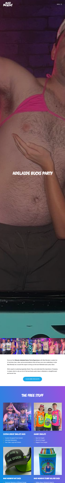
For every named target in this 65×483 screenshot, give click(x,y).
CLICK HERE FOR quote (32, 379)
